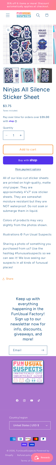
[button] (7, 15)
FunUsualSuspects (26, 450)
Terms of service (30, 460)
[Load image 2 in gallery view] (28, 75)
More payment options (28, 169)
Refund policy (24, 455)
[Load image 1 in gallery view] (11, 75)
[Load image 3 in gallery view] (44, 75)
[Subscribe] (42, 350)
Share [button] (9, 278)
